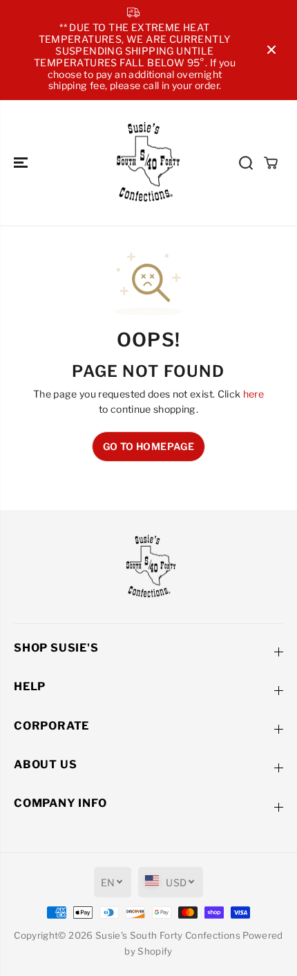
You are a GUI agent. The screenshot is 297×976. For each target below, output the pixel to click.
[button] (22, 163)
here (253, 394)
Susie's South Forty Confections (167, 935)
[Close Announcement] (271, 49)
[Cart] (270, 162)
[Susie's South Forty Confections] (145, 163)
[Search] (245, 162)
